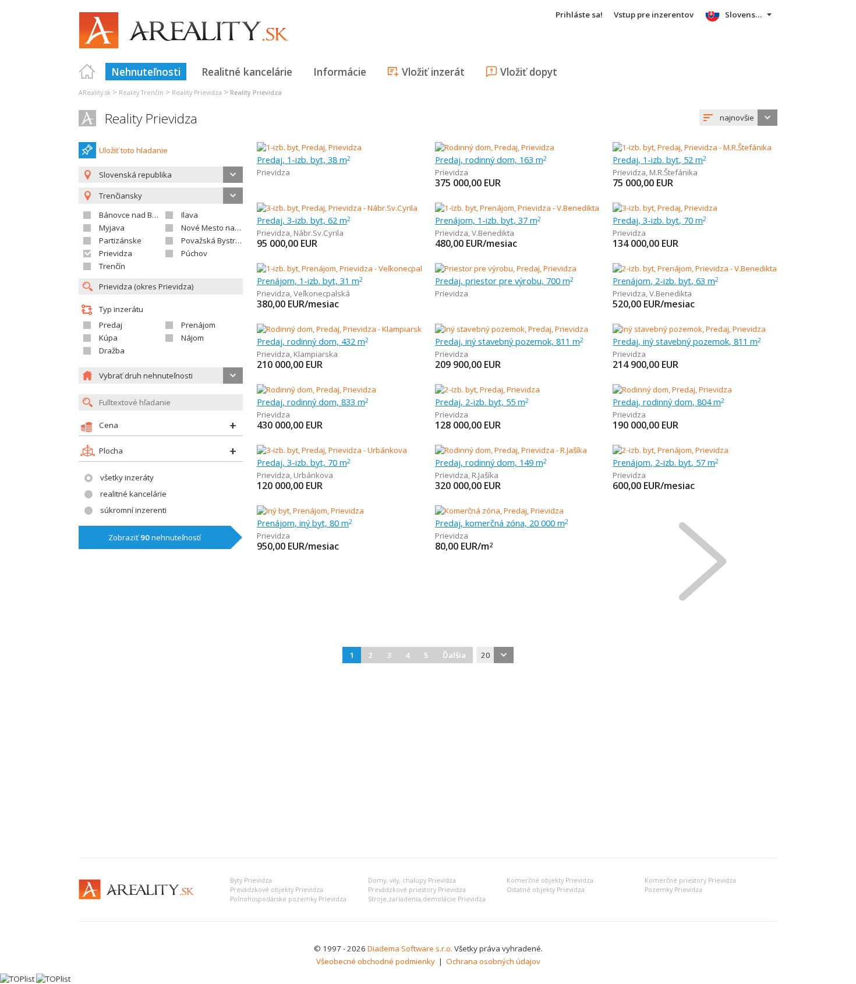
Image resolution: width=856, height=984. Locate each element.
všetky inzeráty (127, 477)
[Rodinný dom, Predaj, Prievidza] (494, 147)
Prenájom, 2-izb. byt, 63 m (666, 280)
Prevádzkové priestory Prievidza (417, 890)
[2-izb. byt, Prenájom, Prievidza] (670, 450)
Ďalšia (454, 655)
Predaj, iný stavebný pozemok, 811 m (509, 341)
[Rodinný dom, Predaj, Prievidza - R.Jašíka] (511, 450)
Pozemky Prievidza (673, 890)
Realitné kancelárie (246, 72)
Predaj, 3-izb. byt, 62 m (304, 220)
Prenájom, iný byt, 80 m (304, 523)
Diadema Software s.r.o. (409, 948)
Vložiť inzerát (433, 72)
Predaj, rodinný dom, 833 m (313, 402)
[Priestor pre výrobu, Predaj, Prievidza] (505, 268)
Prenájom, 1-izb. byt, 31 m (310, 280)
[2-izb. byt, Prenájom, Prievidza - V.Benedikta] (695, 268)
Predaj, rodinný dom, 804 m (668, 402)
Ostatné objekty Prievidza (546, 890)
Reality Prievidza (151, 118)
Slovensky (744, 14)
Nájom (192, 337)
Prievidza (115, 253)
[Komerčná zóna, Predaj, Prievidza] (499, 510)
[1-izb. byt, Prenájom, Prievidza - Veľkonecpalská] (341, 268)
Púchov (194, 253)
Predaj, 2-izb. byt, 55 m (482, 402)
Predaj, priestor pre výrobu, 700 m (504, 280)
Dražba (112, 350)
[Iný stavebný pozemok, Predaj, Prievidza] (511, 329)
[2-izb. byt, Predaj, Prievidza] (487, 389)
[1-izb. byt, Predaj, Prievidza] (309, 147)
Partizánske (120, 240)
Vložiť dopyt (528, 72)
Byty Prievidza (251, 880)
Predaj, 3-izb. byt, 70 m (659, 220)
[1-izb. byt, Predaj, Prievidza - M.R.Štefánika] (692, 147)
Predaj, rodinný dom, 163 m (491, 159)
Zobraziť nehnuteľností (154, 537)
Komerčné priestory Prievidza (690, 880)
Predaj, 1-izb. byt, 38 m (304, 159)
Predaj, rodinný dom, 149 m (491, 462)
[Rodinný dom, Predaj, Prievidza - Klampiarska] (339, 329)
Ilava (189, 215)
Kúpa (108, 337)
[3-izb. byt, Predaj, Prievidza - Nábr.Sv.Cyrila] (337, 208)
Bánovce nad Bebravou (140, 215)
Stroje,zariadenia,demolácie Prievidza (427, 899)
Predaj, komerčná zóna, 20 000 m (501, 523)
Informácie (339, 72)
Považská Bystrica (213, 240)
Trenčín (112, 266)
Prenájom (198, 325)
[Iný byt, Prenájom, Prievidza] (310, 510)
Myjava (112, 227)
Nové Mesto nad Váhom (223, 227)
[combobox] (738, 117)
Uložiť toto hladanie (133, 150)
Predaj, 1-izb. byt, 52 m (659, 159)
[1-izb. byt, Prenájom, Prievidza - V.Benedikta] (517, 208)
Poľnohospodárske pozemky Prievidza (288, 899)
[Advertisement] (428, 761)
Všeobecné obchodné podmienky (375, 961)
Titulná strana (87, 71)
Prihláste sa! (579, 14)
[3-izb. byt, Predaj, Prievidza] (665, 208)
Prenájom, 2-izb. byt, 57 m (666, 462)
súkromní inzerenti (133, 510)
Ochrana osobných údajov (493, 961)
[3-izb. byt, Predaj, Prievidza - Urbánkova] (332, 450)
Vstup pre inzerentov (654, 14)
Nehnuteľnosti (146, 72)
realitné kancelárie (133, 494)
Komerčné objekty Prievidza (550, 880)
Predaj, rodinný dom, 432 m (313, 341)
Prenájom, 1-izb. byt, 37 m (488, 220)
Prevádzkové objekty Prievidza (276, 890)
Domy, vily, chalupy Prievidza (412, 880)
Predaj (110, 325)
